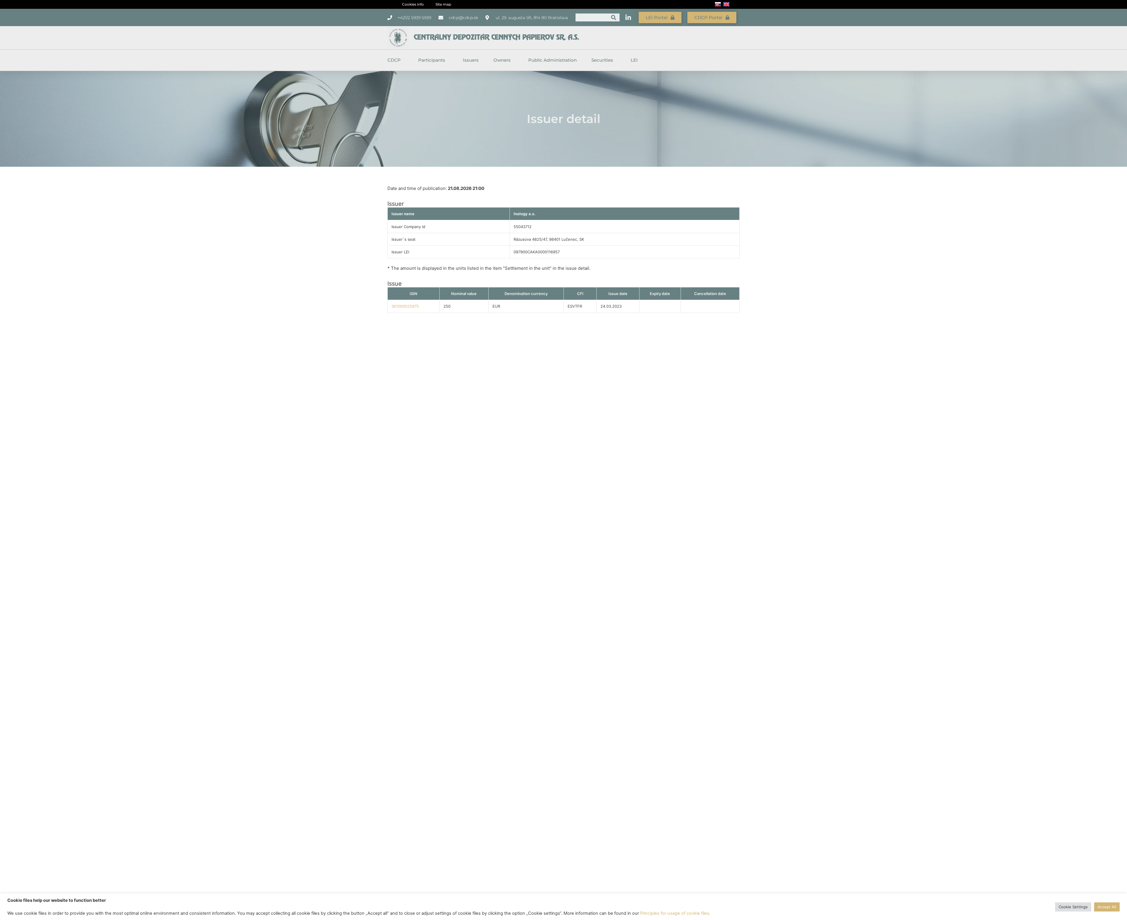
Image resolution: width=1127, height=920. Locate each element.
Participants (431, 60)
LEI (634, 60)
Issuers (471, 60)
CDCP (394, 60)
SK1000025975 (405, 306)
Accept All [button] (1107, 906)
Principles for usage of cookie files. (675, 913)
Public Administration (552, 60)
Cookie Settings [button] (1073, 906)
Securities (602, 60)
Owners (502, 60)
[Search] (614, 17)
